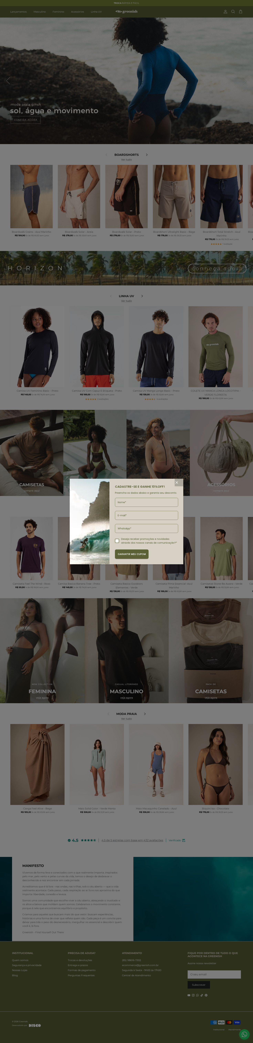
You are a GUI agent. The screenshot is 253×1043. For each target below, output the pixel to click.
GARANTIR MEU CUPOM (132, 554)
